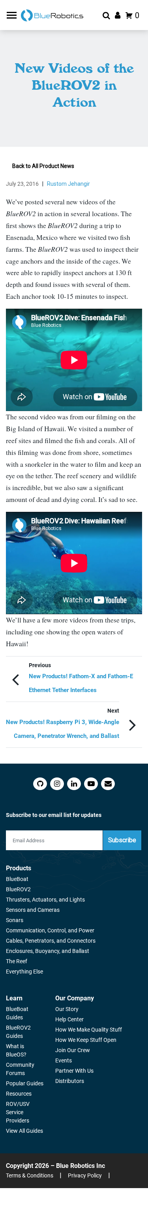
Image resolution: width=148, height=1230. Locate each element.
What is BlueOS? (16, 1050)
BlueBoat (17, 879)
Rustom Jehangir (68, 184)
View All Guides (24, 1131)
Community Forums (20, 1069)
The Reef (16, 961)
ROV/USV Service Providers (18, 1112)
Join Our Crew (72, 1050)
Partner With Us (74, 1071)
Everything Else (24, 971)
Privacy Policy (85, 1175)
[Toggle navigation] (12, 15)
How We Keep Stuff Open (85, 1040)
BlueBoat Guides (17, 1013)
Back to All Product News (43, 166)
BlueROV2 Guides (18, 1031)
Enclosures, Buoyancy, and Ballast (47, 951)
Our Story (67, 1009)
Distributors (69, 1081)
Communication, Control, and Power (50, 930)
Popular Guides (24, 1083)
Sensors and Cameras (33, 910)
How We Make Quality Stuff (88, 1029)
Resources (19, 1093)
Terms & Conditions (29, 1175)
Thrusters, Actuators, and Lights (45, 899)
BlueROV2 (18, 889)
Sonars (14, 920)
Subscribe (122, 840)
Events (63, 1060)
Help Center (69, 1019)
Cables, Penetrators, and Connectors (51, 941)
